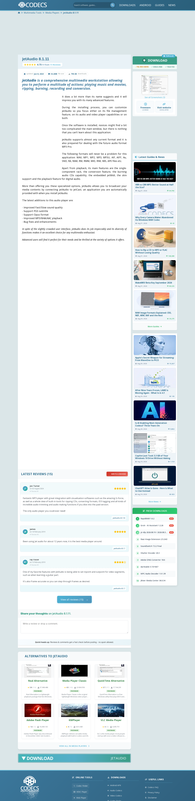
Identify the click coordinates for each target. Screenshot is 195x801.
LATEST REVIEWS (33, 474)
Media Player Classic (74, 680)
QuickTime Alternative (111, 680)
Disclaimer (152, 797)
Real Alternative (37, 680)
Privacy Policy (153, 792)
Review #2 (35, 534)
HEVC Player (81, 792)
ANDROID (145, 5)
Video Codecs (116, 795)
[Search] (112, 5)
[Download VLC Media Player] (111, 710)
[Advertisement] (97, 34)
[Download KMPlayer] (74, 710)
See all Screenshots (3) (155, 97)
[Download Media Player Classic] (74, 671)
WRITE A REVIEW (118, 474)
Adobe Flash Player (38, 720)
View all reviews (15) (72, 599)
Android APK (115, 785)
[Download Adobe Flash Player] (38, 710)
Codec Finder (82, 786)
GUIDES (159, 5)
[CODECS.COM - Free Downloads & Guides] (30, 788)
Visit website (164, 107)
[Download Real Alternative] (38, 671)
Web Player (81, 797)
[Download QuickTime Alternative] (111, 671)
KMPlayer (74, 720)
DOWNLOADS (127, 5)
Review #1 (35, 491)
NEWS (172, 5)
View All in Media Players (73, 746)
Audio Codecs (116, 790)
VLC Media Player (111, 720)
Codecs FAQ (153, 787)
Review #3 (35, 565)
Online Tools (84, 777)
